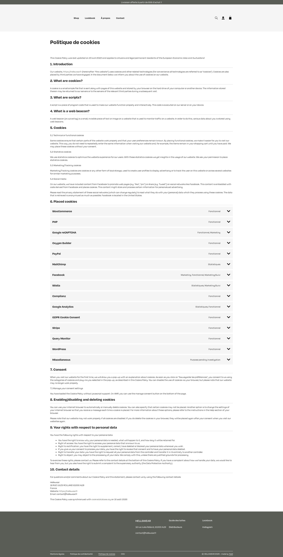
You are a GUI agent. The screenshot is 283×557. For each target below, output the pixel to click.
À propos (105, 18)
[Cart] (230, 18)
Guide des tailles (177, 520)
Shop (76, 18)
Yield (231, 554)
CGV (123, 554)
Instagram (207, 526)
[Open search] (216, 18)
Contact (120, 18)
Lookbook (90, 18)
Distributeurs (175, 526)
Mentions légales (57, 554)
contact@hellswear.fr (145, 532)
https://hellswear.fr (72, 71)
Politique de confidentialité (81, 554)
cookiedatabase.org (101, 499)
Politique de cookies (106, 554)
